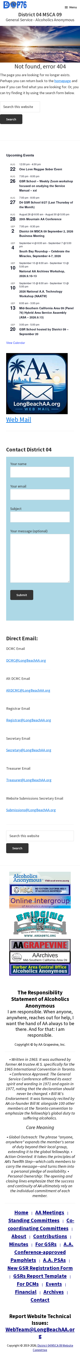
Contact (40, 1299)
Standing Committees (33, 1220)
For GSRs (46, 1244)
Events (54, 1283)
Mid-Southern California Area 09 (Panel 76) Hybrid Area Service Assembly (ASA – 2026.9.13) (46, 312)
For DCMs (28, 1283)
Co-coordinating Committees (41, 1224)
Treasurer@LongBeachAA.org (28, 780)
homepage (62, 80)
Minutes (18, 1244)
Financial (26, 1291)
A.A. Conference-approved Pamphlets (42, 1252)
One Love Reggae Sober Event (40, 169)
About (18, 1236)
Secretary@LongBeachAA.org (28, 750)
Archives (53, 1291)
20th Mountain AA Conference (40, 219)
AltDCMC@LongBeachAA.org (28, 690)
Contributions (50, 1236)
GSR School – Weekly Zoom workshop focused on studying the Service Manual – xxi (46, 185)
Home (21, 1212)
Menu (73, 7)
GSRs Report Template (40, 1275)
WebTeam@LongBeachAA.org (40, 1332)
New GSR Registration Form (40, 1268)
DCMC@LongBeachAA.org (26, 660)
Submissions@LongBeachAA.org (31, 810)
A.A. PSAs (54, 1260)
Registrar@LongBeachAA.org (28, 720)
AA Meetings (49, 1212)
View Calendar (15, 343)
